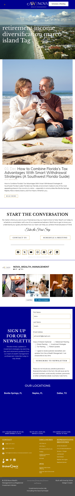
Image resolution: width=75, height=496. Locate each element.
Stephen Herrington (62, 459)
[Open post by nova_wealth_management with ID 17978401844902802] (13, 285)
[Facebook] (18, 252)
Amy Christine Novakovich (64, 448)
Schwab (41, 458)
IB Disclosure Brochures (45, 449)
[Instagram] (37, 252)
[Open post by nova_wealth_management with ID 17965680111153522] (37, 285)
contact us (20, 238)
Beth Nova (13, 179)
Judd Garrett (60, 454)
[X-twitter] (24, 252)
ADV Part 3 (42, 446)
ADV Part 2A (42, 443)
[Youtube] (31, 252)
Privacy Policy (39, 480)
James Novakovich (62, 445)
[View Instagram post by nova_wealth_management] (23, 294)
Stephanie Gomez (62, 462)
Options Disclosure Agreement (44, 455)
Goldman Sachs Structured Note (46, 472)
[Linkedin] (57, 252)
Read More (11, 196)
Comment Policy (31, 480)
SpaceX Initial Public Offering (44, 468)
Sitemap (39, 483)
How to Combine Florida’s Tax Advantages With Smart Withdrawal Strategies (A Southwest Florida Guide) (37, 172)
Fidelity (41, 451)
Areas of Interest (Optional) (42, 342)
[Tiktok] (50, 252)
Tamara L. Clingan (62, 451)
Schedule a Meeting (55, 238)
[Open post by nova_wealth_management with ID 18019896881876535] (61, 285)
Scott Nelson (60, 456)
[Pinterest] (44, 252)
